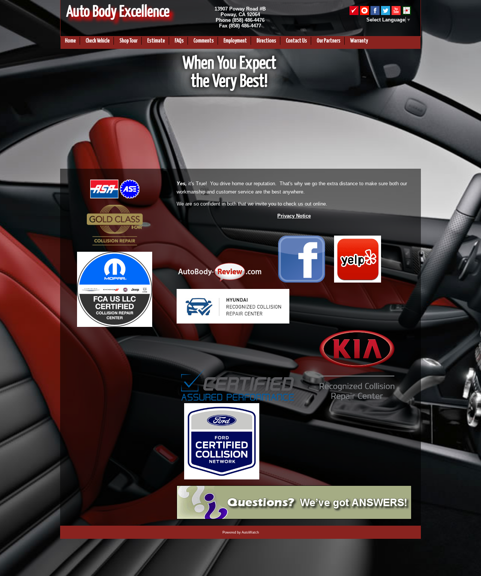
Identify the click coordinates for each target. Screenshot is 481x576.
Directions (266, 41)
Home (70, 41)
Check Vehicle (98, 41)
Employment (235, 41)
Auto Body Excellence (117, 12)
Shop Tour (128, 41)
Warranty (359, 41)
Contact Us (296, 41)
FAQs (179, 41)
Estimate (156, 41)
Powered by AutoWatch (240, 532)
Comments (204, 41)
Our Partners (328, 41)
